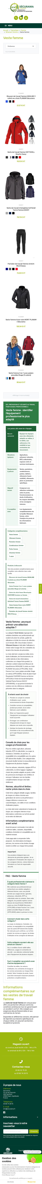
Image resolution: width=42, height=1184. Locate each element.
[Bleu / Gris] (7, 378)
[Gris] (10, 269)
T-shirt (11, 556)
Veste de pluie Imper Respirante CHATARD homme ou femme (19, 594)
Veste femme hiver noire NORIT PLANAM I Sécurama (19, 606)
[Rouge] (16, 269)
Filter (40, 588)
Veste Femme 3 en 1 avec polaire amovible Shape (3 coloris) (20, 587)
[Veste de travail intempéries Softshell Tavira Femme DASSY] (21, 185)
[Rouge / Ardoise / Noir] (13, 101)
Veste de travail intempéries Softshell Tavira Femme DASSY (18, 600)
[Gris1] (7, 213)
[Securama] (21, 8)
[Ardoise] (7, 157)
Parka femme (13, 549)
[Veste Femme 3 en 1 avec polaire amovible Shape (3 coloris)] (21, 351)
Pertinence (21, 46)
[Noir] (13, 213)
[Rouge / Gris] (13, 378)
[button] (16, 18)
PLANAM (21, 93)
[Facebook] (4, 1112)
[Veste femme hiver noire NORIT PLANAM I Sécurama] (21, 297)
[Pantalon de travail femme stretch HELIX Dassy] (21, 241)
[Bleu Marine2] (7, 269)
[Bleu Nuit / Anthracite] (13, 157)
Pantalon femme (14, 542)
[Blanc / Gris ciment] (10, 157)
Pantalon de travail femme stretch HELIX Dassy (20, 612)
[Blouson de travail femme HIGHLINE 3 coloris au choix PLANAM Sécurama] (21, 74)
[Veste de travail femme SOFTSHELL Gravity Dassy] (21, 130)
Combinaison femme (16, 545)
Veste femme (13, 534)
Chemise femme (14, 553)
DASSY (21, 149)
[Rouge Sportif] (20, 157)
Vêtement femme (15, 538)
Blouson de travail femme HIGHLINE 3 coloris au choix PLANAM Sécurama (21, 579)
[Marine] (10, 213)
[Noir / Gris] (10, 378)
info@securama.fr (9, 1109)
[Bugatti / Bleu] (7, 101)
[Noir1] (16, 157)
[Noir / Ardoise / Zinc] (10, 101)
